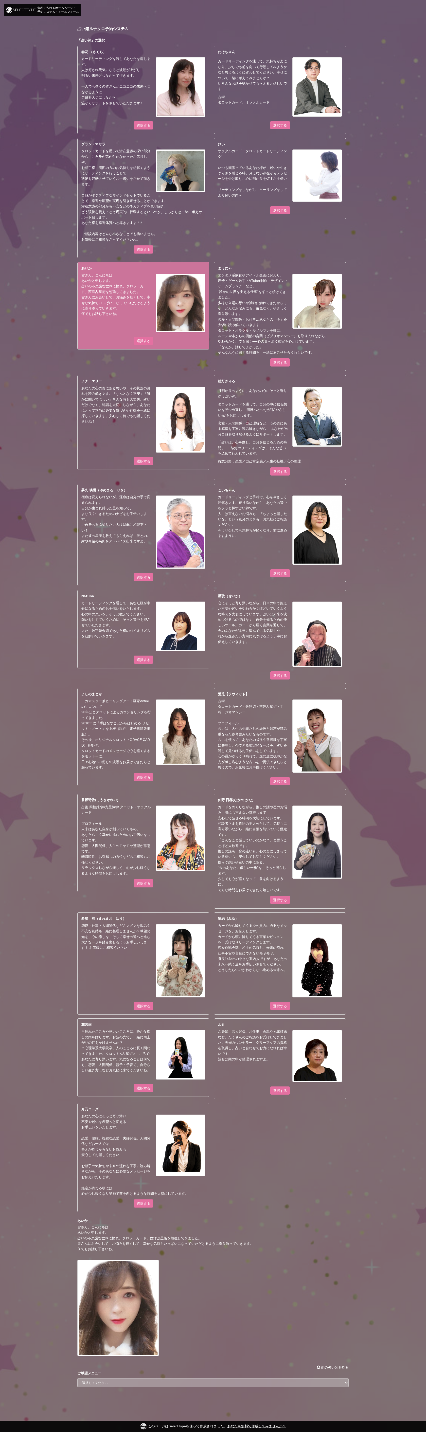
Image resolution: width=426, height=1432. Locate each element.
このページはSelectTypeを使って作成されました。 (217, 1426)
